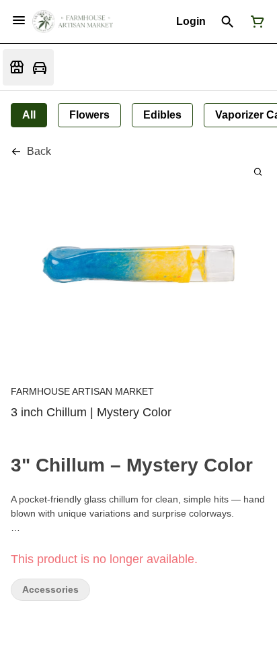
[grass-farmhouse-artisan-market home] (72, 21)
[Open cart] (254, 21)
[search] (257, 171)
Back (39, 151)
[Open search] (227, 21)
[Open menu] (19, 20)
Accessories (50, 590)
